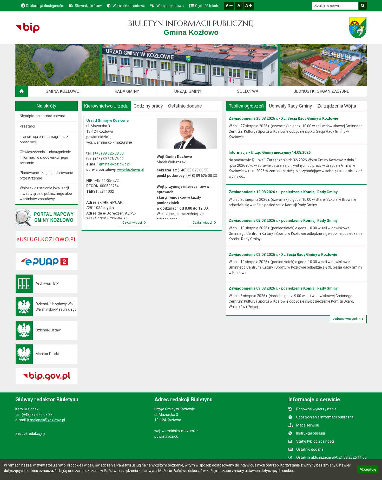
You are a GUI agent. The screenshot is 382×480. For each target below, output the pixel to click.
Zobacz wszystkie (346, 319)
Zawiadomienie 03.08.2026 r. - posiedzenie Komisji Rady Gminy (283, 288)
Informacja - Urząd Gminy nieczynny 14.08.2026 (270, 152)
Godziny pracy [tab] (148, 106)
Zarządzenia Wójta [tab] (336, 106)
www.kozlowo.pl (130, 170)
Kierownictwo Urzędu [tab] (106, 106)
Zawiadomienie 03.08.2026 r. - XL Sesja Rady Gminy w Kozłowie (283, 254)
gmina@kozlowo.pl (114, 164)
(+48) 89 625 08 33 (108, 153)
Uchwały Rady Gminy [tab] (290, 106)
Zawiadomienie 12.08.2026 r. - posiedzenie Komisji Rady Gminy (283, 192)
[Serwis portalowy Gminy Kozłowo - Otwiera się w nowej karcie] (358, 27)
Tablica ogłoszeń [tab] (246, 106)
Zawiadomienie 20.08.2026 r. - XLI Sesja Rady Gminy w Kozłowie (283, 118)
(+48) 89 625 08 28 (37, 414)
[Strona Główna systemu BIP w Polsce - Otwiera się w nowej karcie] (27, 28)
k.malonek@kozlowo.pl (46, 420)
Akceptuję (367, 470)
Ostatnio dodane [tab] (185, 106)
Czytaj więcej (132, 222)
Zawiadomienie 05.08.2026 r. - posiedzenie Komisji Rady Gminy (283, 220)
